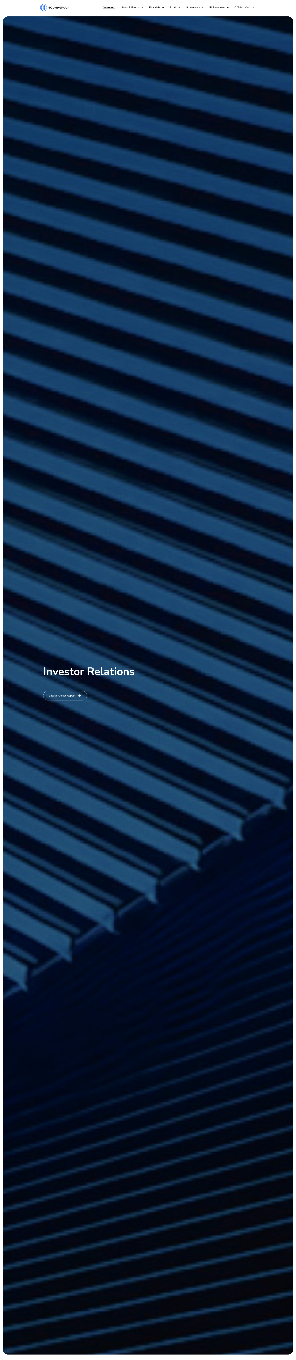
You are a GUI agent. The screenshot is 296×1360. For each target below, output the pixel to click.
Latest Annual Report (62, 696)
